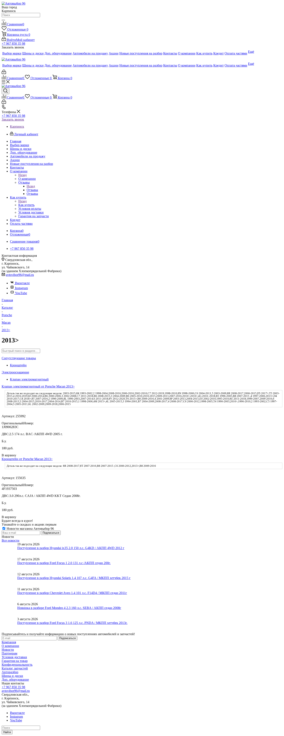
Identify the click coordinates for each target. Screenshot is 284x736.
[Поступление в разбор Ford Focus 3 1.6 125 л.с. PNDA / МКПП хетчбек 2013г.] (9, 624)
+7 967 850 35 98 (13, 43)
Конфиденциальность (17, 664)
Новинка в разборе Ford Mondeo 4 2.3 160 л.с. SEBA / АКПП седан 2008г (69, 608)
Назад (22, 175)
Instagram (21, 288)
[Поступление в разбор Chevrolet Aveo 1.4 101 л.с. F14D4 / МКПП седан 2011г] (9, 594)
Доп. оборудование (15, 679)
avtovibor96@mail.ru (20, 275)
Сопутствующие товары (19, 358)
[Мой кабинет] (4, 73)
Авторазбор (10, 672)
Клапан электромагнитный (29, 379)
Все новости (10, 540)
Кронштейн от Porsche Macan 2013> (27, 459)
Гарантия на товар (15, 661)
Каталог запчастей (15, 668)
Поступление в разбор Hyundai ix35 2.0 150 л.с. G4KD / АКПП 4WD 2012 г (70, 548)
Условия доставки (14, 657)
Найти (7, 732)
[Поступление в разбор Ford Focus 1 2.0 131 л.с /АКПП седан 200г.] (9, 564)
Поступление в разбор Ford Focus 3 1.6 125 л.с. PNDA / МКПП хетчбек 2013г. (72, 623)
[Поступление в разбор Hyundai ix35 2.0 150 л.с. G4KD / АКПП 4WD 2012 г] (9, 549)
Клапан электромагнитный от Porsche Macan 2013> (38, 386)
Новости (8, 649)
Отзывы (32, 190)
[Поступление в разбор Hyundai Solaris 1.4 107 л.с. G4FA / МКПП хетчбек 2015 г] (9, 579)
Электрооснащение (15, 372)
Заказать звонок (13, 119)
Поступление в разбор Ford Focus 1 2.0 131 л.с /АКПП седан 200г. (64, 563)
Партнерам (9, 653)
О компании (27, 178)
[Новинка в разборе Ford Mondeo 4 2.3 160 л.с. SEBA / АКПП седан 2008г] (9, 609)
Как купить (26, 205)
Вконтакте (22, 283)
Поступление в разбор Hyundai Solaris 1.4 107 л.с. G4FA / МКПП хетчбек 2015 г (74, 578)
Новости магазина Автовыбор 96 (30, 528)
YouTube (21, 293)
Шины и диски (12, 676)
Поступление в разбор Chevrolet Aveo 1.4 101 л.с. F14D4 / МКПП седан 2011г (72, 593)
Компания (9, 642)
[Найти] (3, 20)
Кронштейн (18, 365)
